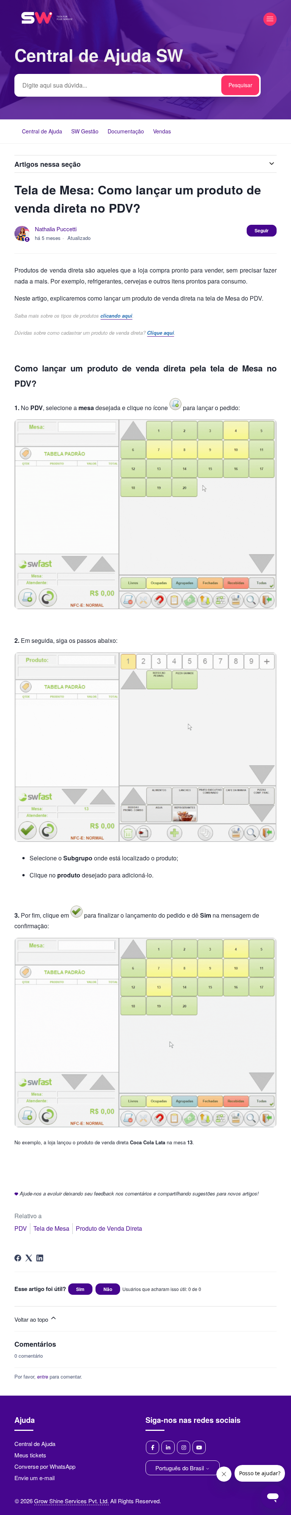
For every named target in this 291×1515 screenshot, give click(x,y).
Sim (80, 1289)
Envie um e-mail (34, 1478)
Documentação (126, 131)
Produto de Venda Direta (109, 1228)
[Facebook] (17, 1258)
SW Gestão (85, 131)
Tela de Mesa (51, 1228)
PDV (20, 1228)
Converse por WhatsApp (44, 1466)
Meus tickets (30, 1455)
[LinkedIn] (39, 1258)
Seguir (262, 230)
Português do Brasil (180, 1468)
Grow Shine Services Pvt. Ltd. (71, 1501)
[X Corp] (28, 1258)
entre (42, 1376)
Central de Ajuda (42, 131)
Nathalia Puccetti (56, 229)
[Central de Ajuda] (46, 34)
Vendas (162, 131)
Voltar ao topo (32, 1319)
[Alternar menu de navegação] (270, 19)
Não (107, 1289)
